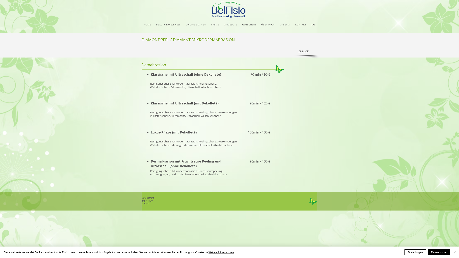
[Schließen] (455, 252)
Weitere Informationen (221, 252)
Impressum (147, 200)
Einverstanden (439, 252)
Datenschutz (148, 197)
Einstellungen (415, 252)
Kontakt (145, 203)
